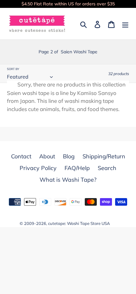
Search (107, 168)
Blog (69, 156)
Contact (21, 156)
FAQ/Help (77, 168)
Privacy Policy (38, 168)
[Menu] (125, 23)
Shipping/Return (104, 156)
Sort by (13, 69)
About (47, 156)
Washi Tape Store (84, 223)
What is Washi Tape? (68, 179)
